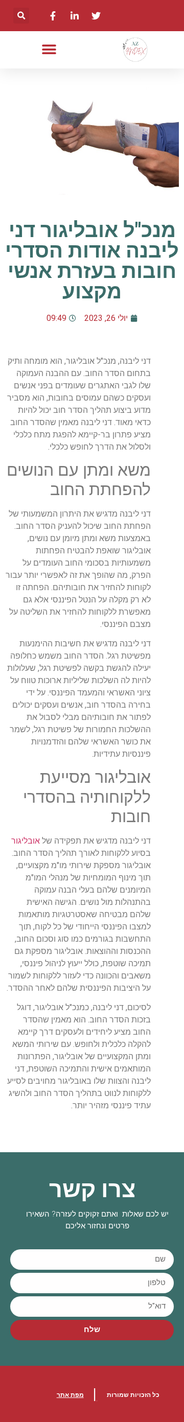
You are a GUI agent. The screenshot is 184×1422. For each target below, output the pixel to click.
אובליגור (26, 841)
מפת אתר (70, 1394)
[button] (21, 16)
